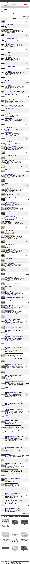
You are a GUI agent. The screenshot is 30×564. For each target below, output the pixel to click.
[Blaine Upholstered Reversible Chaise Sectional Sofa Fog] (3, 338)
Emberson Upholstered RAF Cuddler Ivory (13, 508)
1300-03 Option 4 (8, 57)
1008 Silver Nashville (9, 29)
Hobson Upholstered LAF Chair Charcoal (24, 553)
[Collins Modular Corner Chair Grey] (3, 484)
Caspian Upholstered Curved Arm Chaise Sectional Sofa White (13, 431)
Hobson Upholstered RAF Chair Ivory (24, 540)
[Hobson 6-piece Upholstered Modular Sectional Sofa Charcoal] (5, 548)
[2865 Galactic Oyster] (3, 171)
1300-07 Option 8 (8, 136)
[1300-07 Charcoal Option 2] (3, 105)
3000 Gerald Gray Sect (9, 230)
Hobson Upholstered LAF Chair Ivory (15, 553)
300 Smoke (7, 221)
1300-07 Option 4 (8, 113)
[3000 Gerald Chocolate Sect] (3, 227)
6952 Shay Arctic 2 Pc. (9, 291)
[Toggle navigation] (1, 0)
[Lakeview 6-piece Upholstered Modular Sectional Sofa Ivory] (5, 521)
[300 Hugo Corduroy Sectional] (3, 213)
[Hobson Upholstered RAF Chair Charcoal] (15, 522)
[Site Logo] (5, 4)
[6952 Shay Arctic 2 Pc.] (3, 292)
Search (25, 4)
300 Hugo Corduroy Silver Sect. (11, 216)
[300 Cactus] (3, 194)
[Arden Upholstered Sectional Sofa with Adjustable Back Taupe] (3, 321)
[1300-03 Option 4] (3, 58)
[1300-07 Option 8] (3, 138)
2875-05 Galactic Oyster (9, 174)
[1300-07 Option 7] (3, 133)
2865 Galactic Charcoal (9, 164)
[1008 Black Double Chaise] (3, 21)
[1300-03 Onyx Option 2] (3, 49)
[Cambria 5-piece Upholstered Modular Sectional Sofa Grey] (3, 394)
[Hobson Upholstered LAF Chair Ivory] (15, 548)
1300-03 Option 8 (8, 80)
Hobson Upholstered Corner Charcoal (24, 527)
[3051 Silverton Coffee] (3, 269)
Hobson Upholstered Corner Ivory (5, 540)
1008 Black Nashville (9, 24)
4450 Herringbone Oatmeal (10, 277)
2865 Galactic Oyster (9, 169)
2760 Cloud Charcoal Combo (10, 150)
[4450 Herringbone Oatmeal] (3, 278)
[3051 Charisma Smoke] (3, 264)
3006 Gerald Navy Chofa (10, 249)
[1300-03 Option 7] (3, 77)
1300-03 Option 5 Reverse (10, 66)
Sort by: (13, 13)
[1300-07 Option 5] (3, 119)
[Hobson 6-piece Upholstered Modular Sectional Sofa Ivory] (15, 534)
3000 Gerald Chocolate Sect (10, 225)
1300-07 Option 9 (8, 141)
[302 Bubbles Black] (3, 255)
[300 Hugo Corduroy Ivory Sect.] (3, 208)
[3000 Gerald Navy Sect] (3, 236)
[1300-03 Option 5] (3, 63)
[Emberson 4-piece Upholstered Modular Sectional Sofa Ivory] (3, 489)
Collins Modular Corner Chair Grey (11, 483)
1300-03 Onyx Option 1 (9, 43)
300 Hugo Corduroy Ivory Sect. (11, 207)
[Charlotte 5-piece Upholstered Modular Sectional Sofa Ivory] (3, 438)
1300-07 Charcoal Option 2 (10, 104)
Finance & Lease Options (9, 561)
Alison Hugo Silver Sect (9, 314)
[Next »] (27, 16)
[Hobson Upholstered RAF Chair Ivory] (24, 534)
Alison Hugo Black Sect (9, 296)
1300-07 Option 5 (8, 118)
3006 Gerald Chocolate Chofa (11, 239)
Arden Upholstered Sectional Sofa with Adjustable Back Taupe (12, 320)
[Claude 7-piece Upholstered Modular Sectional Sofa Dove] (3, 465)
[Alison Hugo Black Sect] (3, 297)
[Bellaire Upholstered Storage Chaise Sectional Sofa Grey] (3, 332)
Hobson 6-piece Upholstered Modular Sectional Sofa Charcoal (5, 554)
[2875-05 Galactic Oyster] (3, 175)
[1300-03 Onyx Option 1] (3, 44)
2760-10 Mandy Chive (9, 160)
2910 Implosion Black (9, 188)
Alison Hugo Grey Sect (9, 305)
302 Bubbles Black (8, 253)
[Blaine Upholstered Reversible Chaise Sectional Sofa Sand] (3, 349)
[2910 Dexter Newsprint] (3, 185)
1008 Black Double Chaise (10, 19)
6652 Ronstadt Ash (9, 286)
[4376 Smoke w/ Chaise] (3, 274)
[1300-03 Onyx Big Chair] (3, 35)
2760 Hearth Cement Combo (10, 155)
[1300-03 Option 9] (3, 86)
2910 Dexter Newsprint (9, 183)
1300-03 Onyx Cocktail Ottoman (11, 38)
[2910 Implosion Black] (3, 189)
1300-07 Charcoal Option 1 (10, 99)
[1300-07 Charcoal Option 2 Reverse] (3, 110)
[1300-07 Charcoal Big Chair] (3, 91)
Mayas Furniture (14, 563)
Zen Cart (22, 563)
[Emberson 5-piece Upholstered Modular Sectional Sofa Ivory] (3, 495)
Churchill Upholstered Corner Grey (11, 458)
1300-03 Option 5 (8, 61)
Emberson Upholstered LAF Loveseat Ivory (13, 503)
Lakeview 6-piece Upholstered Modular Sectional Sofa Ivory (5, 525)
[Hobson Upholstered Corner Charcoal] (24, 522)
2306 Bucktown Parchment (10, 146)
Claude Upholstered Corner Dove (11, 469)
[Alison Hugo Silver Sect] (3, 316)
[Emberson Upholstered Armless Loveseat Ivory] (3, 500)
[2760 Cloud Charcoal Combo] (3, 152)
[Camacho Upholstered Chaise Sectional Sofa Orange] (3, 366)
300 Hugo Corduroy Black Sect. (11, 197)
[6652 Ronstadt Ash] (3, 288)
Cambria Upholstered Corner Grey (11, 420)
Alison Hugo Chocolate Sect (10, 300)
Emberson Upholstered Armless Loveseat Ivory (14, 499)
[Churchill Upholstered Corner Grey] (3, 460)
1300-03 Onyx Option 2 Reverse (11, 52)
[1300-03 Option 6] (3, 72)
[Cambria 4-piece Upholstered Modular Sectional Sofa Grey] (3, 383)
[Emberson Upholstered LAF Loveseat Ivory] (3, 505)
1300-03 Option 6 (8, 71)
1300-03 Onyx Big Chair (9, 33)
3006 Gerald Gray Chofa (9, 244)
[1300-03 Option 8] (3, 82)
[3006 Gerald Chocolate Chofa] (3, 241)
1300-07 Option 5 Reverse (10, 122)
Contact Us (27, 21)
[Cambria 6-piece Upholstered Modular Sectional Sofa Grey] (3, 405)
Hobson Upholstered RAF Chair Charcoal (15, 527)
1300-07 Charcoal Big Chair (10, 90)
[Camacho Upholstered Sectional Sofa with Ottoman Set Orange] (3, 377)
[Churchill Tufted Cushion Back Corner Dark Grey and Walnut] (3, 455)
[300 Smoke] (3, 222)
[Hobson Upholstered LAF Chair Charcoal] (24, 548)
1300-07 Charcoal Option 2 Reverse (12, 108)
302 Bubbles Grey (8, 258)
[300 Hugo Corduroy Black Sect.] (3, 199)
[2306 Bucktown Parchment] (3, 147)
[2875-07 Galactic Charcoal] (3, 180)
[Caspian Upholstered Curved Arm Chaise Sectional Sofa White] (3, 432)
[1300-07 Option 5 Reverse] (3, 124)
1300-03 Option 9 (8, 85)
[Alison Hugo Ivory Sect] (3, 311)
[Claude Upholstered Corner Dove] (3, 470)
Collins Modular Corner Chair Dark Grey (12, 478)
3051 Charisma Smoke (9, 263)
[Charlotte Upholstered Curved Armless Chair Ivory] (3, 449)
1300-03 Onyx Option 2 (9, 47)
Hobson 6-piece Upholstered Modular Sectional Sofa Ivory (15, 540)
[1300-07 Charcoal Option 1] (3, 100)
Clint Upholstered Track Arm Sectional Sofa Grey (14, 473)
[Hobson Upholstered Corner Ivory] (5, 534)
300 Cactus (7, 193)
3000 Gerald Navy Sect (9, 235)
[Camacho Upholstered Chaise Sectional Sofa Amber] (3, 360)
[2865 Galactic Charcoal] (3, 166)
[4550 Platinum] (3, 283)
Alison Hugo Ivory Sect (9, 310)
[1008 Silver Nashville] (3, 30)
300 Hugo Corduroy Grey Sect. (11, 202)
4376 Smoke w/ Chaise (9, 272)
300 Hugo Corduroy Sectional (10, 211)
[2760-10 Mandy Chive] (3, 161)
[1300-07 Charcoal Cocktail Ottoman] (3, 96)
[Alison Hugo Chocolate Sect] (3, 302)
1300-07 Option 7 (8, 132)
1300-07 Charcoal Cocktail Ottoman (12, 94)
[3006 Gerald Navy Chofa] (3, 250)
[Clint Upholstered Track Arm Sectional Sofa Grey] (3, 475)
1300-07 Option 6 (8, 127)
